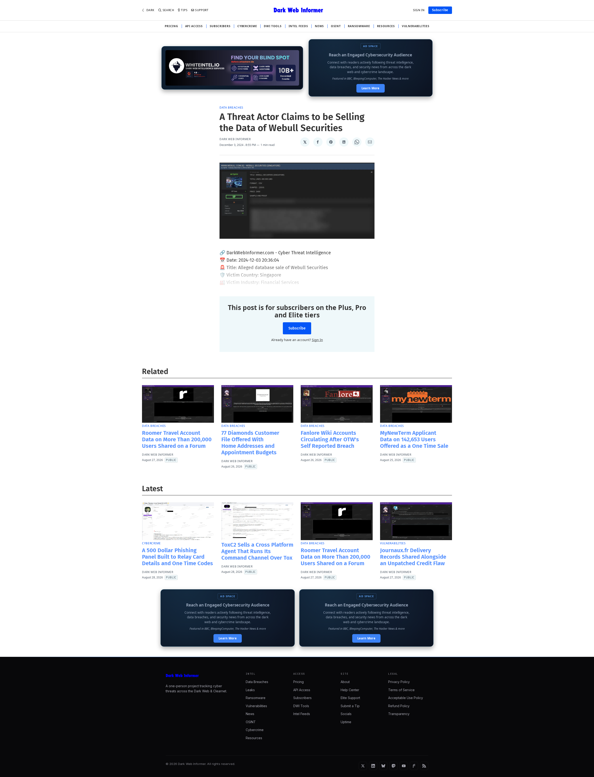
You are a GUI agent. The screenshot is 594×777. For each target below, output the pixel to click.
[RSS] (424, 766)
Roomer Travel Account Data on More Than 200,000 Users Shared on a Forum (177, 439)
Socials (346, 714)
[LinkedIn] (373, 766)
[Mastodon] (393, 766)
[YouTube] (404, 766)
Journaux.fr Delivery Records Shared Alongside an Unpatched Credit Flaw (413, 557)
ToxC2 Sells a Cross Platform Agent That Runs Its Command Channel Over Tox (257, 551)
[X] (363, 766)
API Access (194, 26)
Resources (386, 26)
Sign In (419, 10)
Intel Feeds (298, 26)
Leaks (250, 690)
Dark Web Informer (235, 139)
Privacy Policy (399, 682)
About (345, 682)
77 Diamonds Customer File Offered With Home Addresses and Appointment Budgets (250, 443)
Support (202, 10)
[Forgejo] (414, 766)
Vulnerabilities (415, 26)
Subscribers (220, 26)
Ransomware (359, 26)
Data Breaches (231, 108)
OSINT (336, 26)
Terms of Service (401, 690)
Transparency (399, 714)
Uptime (346, 722)
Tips (184, 10)
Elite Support (350, 698)
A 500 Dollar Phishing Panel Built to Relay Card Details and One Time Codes (177, 557)
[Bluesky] (383, 766)
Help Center (350, 690)
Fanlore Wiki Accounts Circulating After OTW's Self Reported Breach (330, 439)
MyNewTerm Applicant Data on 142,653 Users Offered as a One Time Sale (414, 439)
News (319, 26)
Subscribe (440, 10)
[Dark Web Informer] (199, 675)
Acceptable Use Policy (405, 698)
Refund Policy (399, 706)
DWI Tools (272, 26)
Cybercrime (247, 26)
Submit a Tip (350, 706)
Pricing (171, 26)
